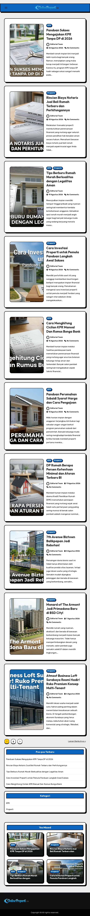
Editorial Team (56, 44)
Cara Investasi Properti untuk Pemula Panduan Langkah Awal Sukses (62, 254)
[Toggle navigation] (6, 7)
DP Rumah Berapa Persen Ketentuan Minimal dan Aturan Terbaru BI (60, 471)
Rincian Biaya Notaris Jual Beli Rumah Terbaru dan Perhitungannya (62, 104)
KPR (49, 25)
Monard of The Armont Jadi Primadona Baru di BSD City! (63, 609)
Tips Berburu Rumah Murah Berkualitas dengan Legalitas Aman (61, 179)
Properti (51, 93)
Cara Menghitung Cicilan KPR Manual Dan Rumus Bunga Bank (63, 327)
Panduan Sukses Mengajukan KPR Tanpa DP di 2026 (59, 34)
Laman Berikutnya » (77, 741)
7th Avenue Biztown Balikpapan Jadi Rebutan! (60, 541)
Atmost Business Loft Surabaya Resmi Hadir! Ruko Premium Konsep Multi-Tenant (63, 682)
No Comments (73, 48)
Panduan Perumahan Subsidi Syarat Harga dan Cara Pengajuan (61, 398)
